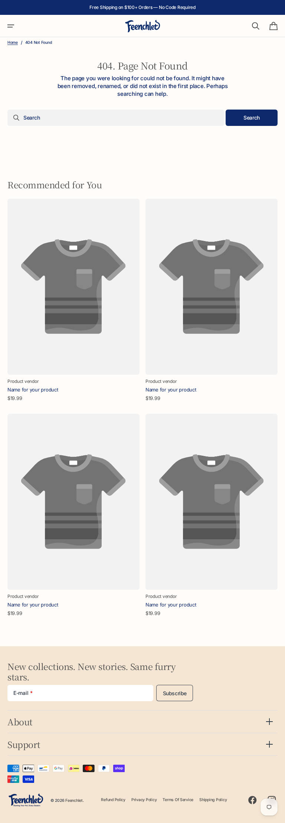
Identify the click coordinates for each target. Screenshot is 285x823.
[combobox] (115, 118)
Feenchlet (74, 800)
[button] (11, 26)
